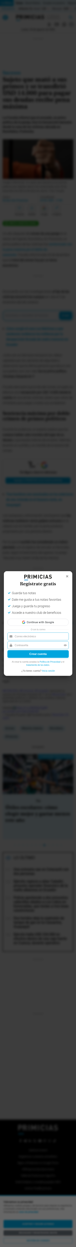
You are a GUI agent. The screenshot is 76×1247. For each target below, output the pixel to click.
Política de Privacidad (50, 662)
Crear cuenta (38, 653)
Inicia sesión (48, 670)
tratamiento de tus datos (37, 665)
